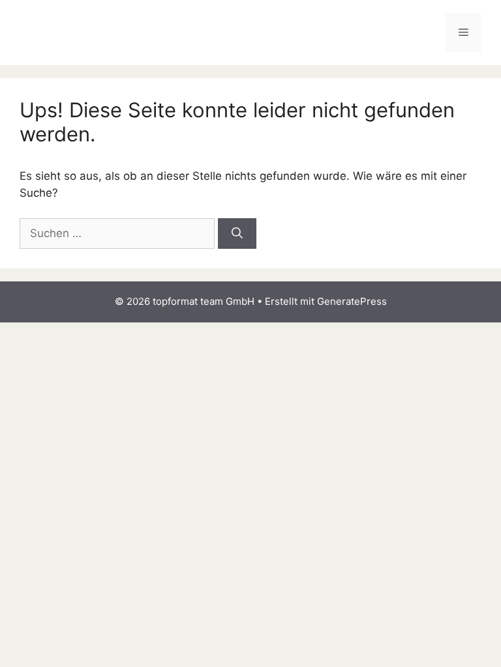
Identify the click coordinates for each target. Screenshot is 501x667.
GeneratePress (352, 301)
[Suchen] (237, 233)
